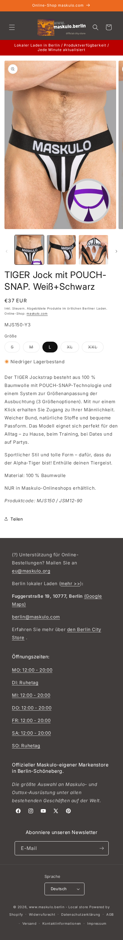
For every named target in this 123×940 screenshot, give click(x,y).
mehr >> (70, 583)
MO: (17, 670)
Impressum (97, 923)
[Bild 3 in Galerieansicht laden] (93, 249)
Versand (29, 923)
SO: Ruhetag (26, 745)
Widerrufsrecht (42, 914)
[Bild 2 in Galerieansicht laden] (61, 249)
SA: (16, 733)
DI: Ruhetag (25, 682)
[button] (12, 27)
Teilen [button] (16, 518)
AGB (110, 914)
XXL (96, 348)
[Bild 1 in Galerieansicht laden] (29, 249)
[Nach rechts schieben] (116, 251)
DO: (16, 708)
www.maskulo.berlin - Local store (58, 907)
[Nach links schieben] (6, 251)
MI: (16, 695)
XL (73, 348)
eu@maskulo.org (31, 571)
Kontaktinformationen (61, 923)
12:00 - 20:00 (37, 670)
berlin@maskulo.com (36, 617)
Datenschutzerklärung (80, 914)
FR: (16, 720)
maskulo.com (37, 313)
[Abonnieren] (101, 848)
